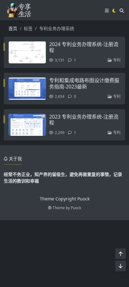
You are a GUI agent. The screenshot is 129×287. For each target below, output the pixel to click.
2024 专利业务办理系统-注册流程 (83, 47)
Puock (76, 207)
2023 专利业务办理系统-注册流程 (83, 119)
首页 (12, 28)
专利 (116, 60)
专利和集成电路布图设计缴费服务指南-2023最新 (84, 83)
